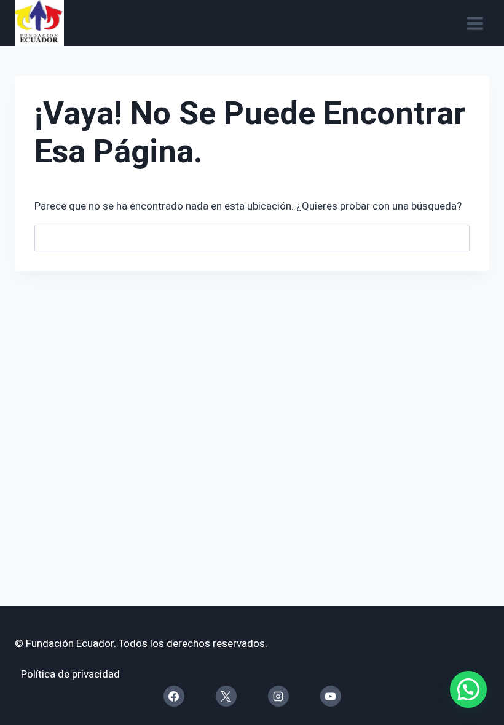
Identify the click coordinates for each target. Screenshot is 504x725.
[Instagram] (278, 696)
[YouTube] (330, 696)
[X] (226, 696)
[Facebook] (173, 696)
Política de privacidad (70, 674)
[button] (468, 689)
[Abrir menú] (474, 23)
